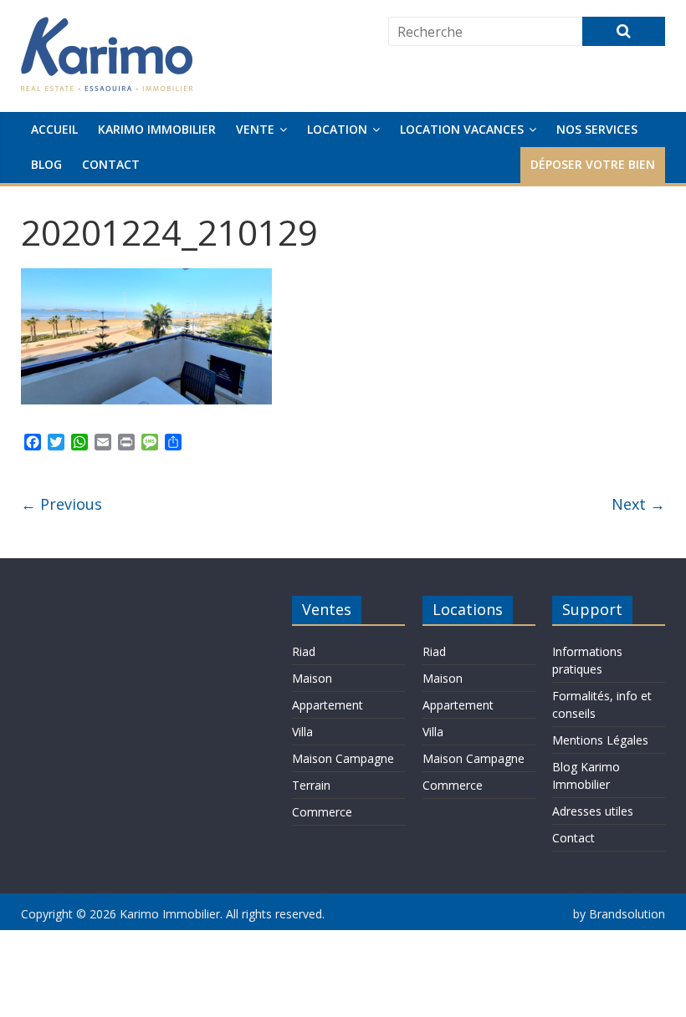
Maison (312, 678)
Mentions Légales (600, 740)
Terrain (311, 785)
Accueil (54, 129)
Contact (111, 164)
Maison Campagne (343, 758)
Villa (302, 732)
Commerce (322, 812)
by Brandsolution (619, 914)
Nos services (596, 129)
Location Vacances (462, 129)
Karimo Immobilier (157, 129)
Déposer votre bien (592, 164)
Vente (255, 129)
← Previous (61, 504)
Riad (303, 651)
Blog (46, 164)
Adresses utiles (592, 811)
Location (337, 129)
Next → (638, 504)
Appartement (327, 705)
